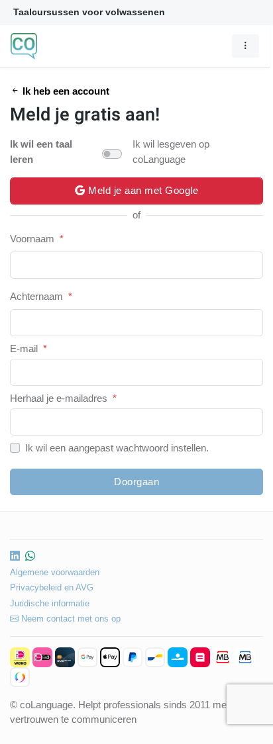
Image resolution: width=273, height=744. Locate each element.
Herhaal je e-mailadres (58, 398)
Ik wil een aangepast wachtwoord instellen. (117, 447)
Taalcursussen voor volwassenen (89, 12)
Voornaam (32, 238)
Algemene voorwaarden (54, 572)
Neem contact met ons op (70, 619)
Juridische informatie (49, 603)
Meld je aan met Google (142, 190)
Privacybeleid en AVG (51, 587)
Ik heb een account (64, 91)
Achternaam (36, 296)
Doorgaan (136, 481)
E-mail (24, 348)
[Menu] (245, 45)
